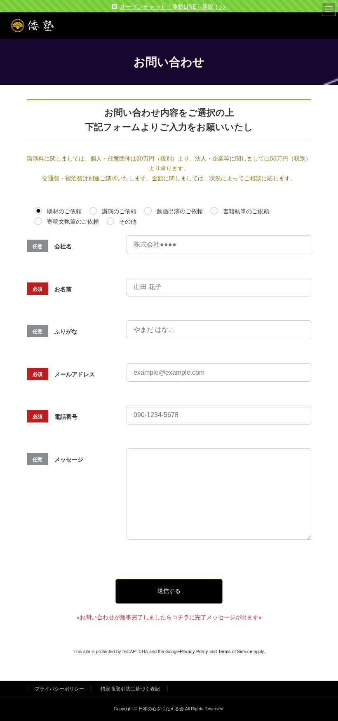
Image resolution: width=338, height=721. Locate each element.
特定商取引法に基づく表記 (130, 688)
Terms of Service (235, 651)
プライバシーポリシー (59, 688)
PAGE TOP (322, 691)
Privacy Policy (194, 651)
